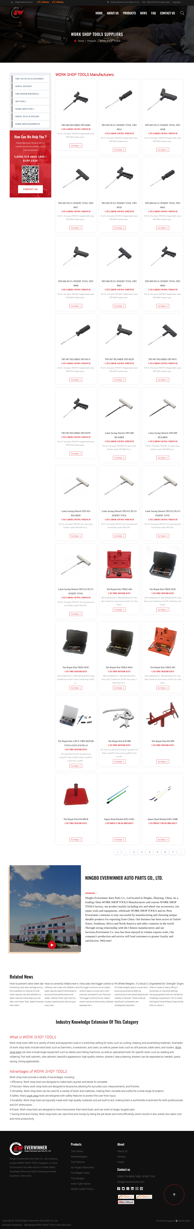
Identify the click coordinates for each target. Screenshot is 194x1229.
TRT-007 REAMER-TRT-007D (75, 433)
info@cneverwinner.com (24, 2)
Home (99, 13)
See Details (75, 146)
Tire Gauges (77, 1178)
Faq (153, 13)
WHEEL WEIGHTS (130, 19)
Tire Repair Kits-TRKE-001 (162, 667)
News (143, 13)
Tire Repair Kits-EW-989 (162, 741)
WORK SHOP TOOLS (24, 109)
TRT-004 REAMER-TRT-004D (75, 125)
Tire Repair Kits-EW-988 (119, 741)
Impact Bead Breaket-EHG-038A (119, 819)
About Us (113, 13)
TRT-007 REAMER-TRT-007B (119, 359)
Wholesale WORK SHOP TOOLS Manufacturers (47, 1224)
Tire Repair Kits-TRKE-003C (162, 589)
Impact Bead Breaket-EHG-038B (163, 819)
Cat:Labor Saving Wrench (75, 129)
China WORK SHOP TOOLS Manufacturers (119, 902)
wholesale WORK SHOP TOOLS (138, 910)
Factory (111, 19)
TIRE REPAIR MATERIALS (27, 94)
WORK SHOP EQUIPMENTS (27, 124)
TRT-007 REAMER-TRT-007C (162, 359)
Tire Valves (77, 1151)
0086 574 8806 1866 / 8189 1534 (31, 158)
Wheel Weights (79, 1156)
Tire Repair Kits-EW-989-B (75, 819)
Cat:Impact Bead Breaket (119, 823)
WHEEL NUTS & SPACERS (27, 116)
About (120, 1144)
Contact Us (167, 13)
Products (129, 13)
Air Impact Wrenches (82, 1167)
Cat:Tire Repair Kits (119, 593)
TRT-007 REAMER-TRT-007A (75, 359)
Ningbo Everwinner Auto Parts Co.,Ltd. (39, 1220)
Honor (120, 1162)
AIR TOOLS (20, 101)
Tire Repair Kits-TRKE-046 (119, 589)
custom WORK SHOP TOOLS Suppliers (29, 1163)
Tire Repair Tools (80, 1172)
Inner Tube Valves (81, 1183)
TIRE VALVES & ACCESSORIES (29, 79)
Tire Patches (78, 1162)
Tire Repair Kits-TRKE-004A (119, 667)
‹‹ (117, 852)
